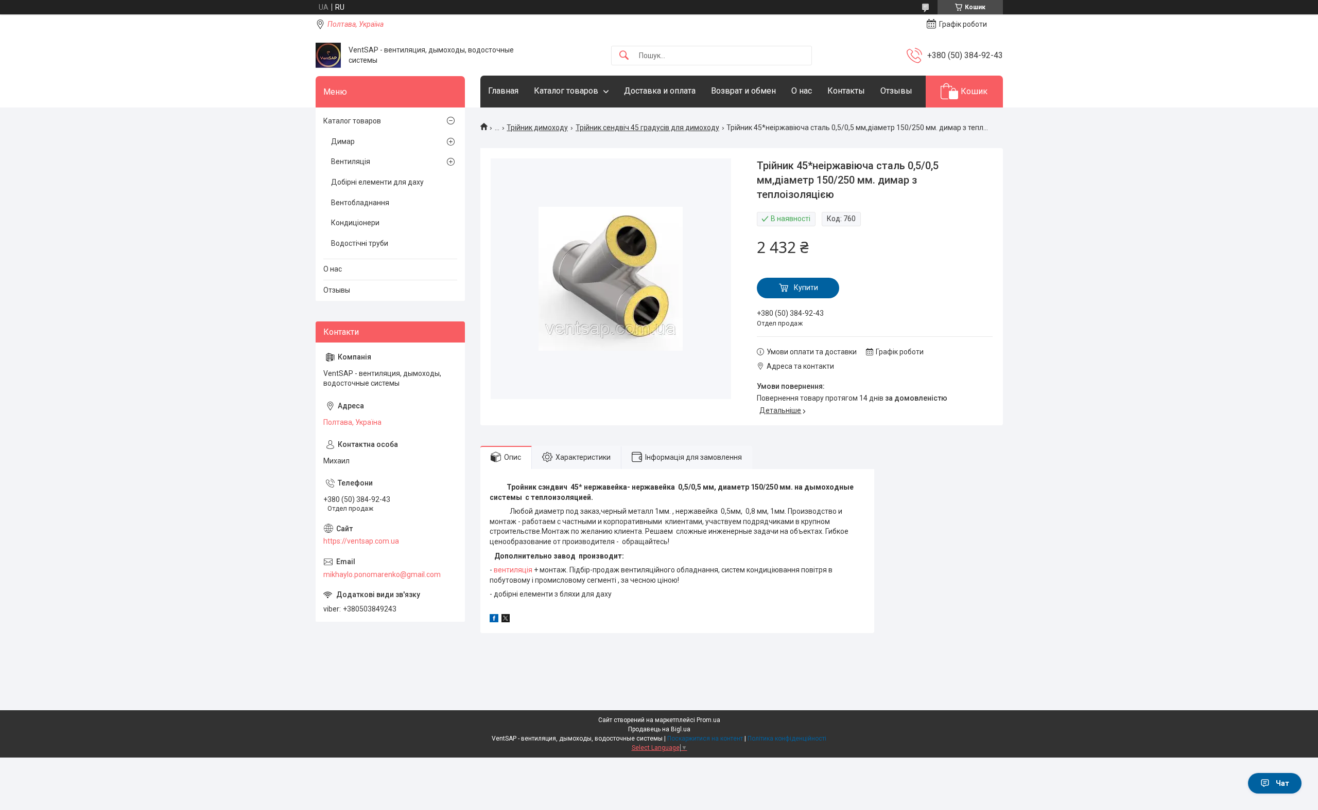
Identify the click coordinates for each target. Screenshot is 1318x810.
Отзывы (896, 91)
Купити (806, 287)
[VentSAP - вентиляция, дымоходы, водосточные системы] (328, 55)
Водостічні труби (359, 243)
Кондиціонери (355, 223)
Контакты (846, 91)
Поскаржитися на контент (705, 738)
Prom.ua (708, 720)
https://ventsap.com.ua (361, 541)
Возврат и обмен (743, 91)
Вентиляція (350, 161)
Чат (1282, 783)
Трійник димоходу (537, 127)
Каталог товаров (566, 91)
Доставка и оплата (660, 91)
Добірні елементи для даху (377, 182)
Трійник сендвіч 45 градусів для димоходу (647, 127)
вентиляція (513, 570)
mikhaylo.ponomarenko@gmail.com (382, 574)
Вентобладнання (360, 203)
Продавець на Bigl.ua (659, 729)
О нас (801, 91)
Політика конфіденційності (787, 738)
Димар (343, 141)
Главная (503, 91)
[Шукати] (624, 56)
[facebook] (494, 620)
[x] (505, 620)
